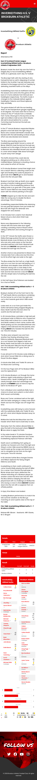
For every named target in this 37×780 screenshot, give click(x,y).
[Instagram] (28, 754)
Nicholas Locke (24, 596)
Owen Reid (6, 634)
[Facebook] (15, 754)
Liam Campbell (25, 644)
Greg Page (25, 649)
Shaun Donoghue (25, 590)
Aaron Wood (7, 605)
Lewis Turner (25, 660)
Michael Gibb (7, 662)
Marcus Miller (26, 583)
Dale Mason (7, 647)
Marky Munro (26, 672)
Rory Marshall (7, 590)
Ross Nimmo (25, 601)
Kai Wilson (25, 667)
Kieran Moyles (26, 682)
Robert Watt (25, 639)
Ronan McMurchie (6, 615)
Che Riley (6, 603)
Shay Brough (7, 628)
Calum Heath (26, 632)
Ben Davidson (26, 653)
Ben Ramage (7, 598)
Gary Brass (25, 616)
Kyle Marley (7, 610)
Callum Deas (7, 587)
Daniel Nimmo (26, 622)
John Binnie (7, 642)
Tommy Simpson (6, 624)
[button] (34, 3)
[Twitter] (9, 754)
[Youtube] (21, 754)
